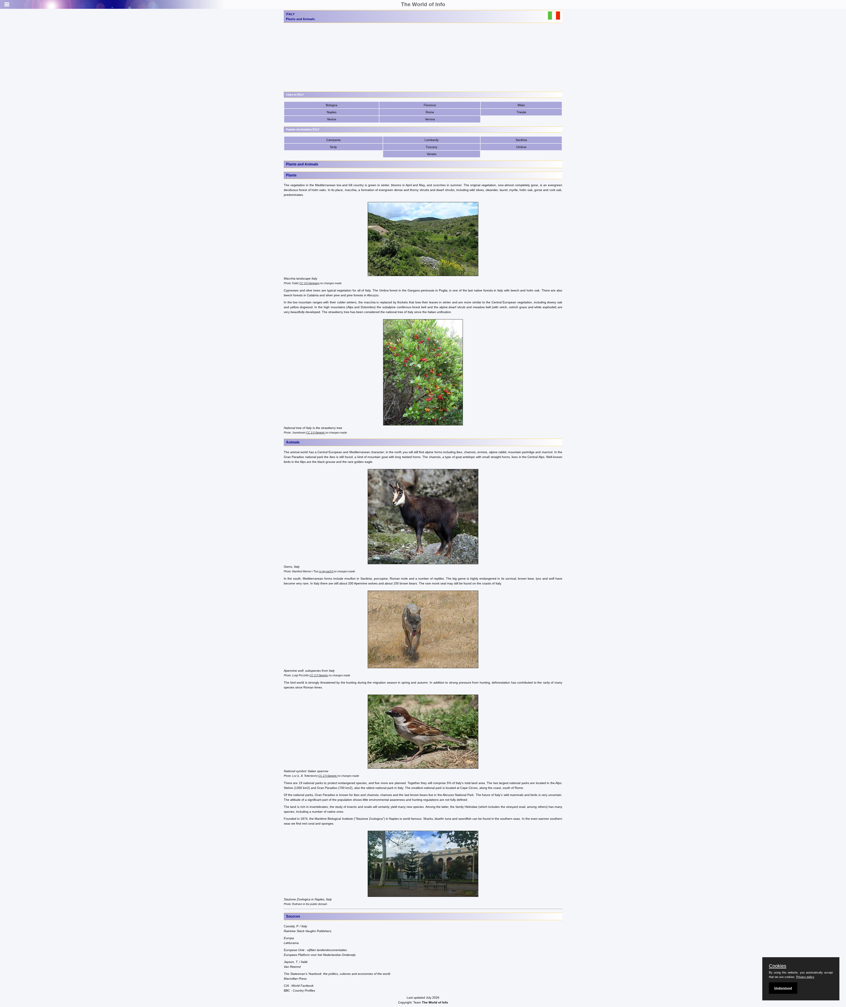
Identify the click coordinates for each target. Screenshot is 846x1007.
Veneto (431, 154)
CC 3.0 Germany (309, 283)
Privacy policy (805, 977)
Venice (331, 119)
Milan (521, 105)
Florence (430, 105)
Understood (783, 988)
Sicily (333, 147)
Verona (430, 119)
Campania (333, 140)
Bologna (331, 105)
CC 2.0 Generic (315, 432)
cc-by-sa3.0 (326, 571)
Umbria (521, 147)
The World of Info (423, 4)
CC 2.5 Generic (319, 675)
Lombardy (432, 140)
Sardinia (521, 140)
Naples (331, 112)
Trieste (521, 112)
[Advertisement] (423, 57)
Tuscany (431, 147)
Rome (430, 112)
